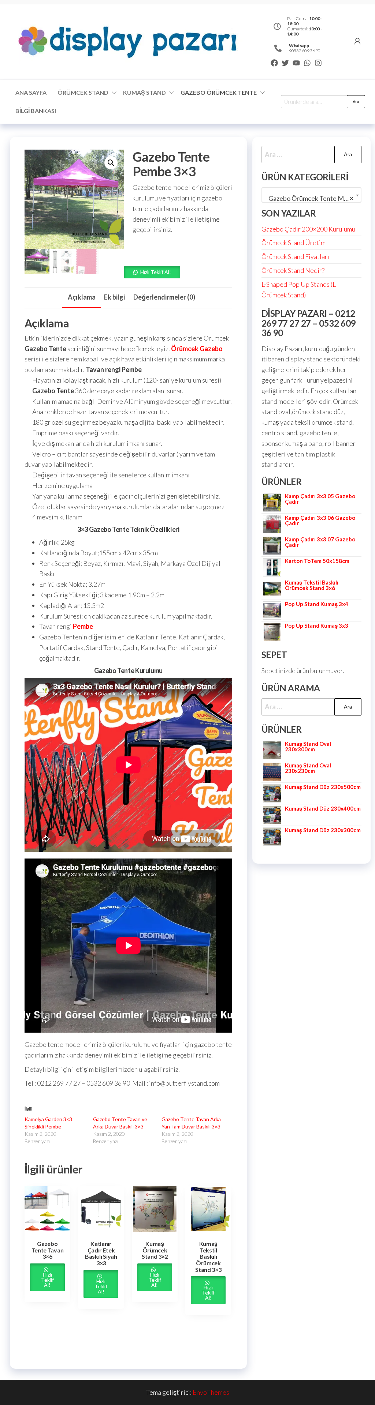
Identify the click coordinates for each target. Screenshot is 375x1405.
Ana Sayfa (31, 92)
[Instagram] (318, 63)
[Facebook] (274, 63)
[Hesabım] (357, 41)
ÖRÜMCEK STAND (82, 92)
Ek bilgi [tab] (114, 297)
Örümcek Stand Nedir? (292, 270)
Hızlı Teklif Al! (155, 272)
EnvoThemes (211, 1392)
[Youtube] (296, 63)
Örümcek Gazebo (196, 349)
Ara (356, 101)
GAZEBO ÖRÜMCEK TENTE (219, 92)
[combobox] (311, 195)
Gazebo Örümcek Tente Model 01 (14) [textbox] (313, 198)
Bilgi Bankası (35, 110)
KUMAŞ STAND (144, 92)
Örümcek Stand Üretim (293, 242)
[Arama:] (311, 154)
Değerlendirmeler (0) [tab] (164, 297)
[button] (111, 162)
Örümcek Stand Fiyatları (295, 256)
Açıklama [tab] (82, 297)
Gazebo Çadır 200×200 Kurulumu (308, 229)
